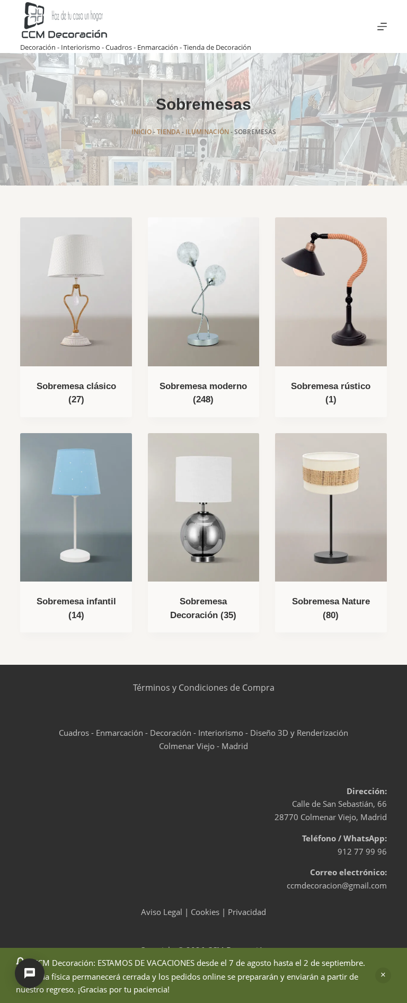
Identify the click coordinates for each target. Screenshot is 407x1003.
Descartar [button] (383, 975)
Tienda (168, 131)
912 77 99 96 (362, 851)
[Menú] (382, 26)
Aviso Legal (161, 912)
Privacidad (247, 912)
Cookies (205, 912)
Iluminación (207, 131)
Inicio (141, 131)
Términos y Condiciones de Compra (204, 687)
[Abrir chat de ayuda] (30, 973)
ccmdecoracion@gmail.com (337, 885)
